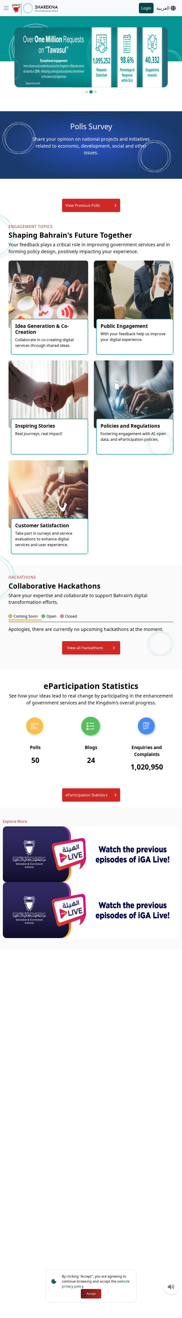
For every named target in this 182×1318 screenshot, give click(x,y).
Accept (91, 1294)
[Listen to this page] (171, 1287)
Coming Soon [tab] (26, 616)
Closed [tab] (71, 616)
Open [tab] (51, 616)
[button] (86, 92)
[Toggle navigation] (6, 8)
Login (146, 8)
